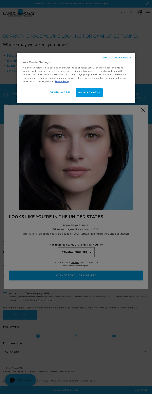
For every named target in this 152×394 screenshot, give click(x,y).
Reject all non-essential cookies (117, 57)
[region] (76, 78)
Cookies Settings (60, 92)
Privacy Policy (62, 81)
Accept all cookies (89, 92)
